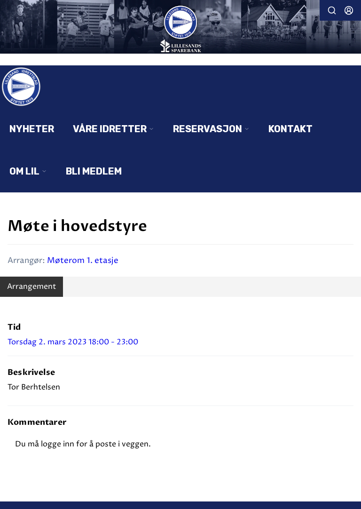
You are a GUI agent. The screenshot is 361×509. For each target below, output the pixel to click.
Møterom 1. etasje (82, 260)
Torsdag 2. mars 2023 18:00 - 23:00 (73, 342)
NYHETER (31, 129)
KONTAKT (290, 129)
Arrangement (31, 286)
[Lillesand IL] (180, 28)
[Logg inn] (348, 10)
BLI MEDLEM (94, 171)
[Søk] (331, 10)
